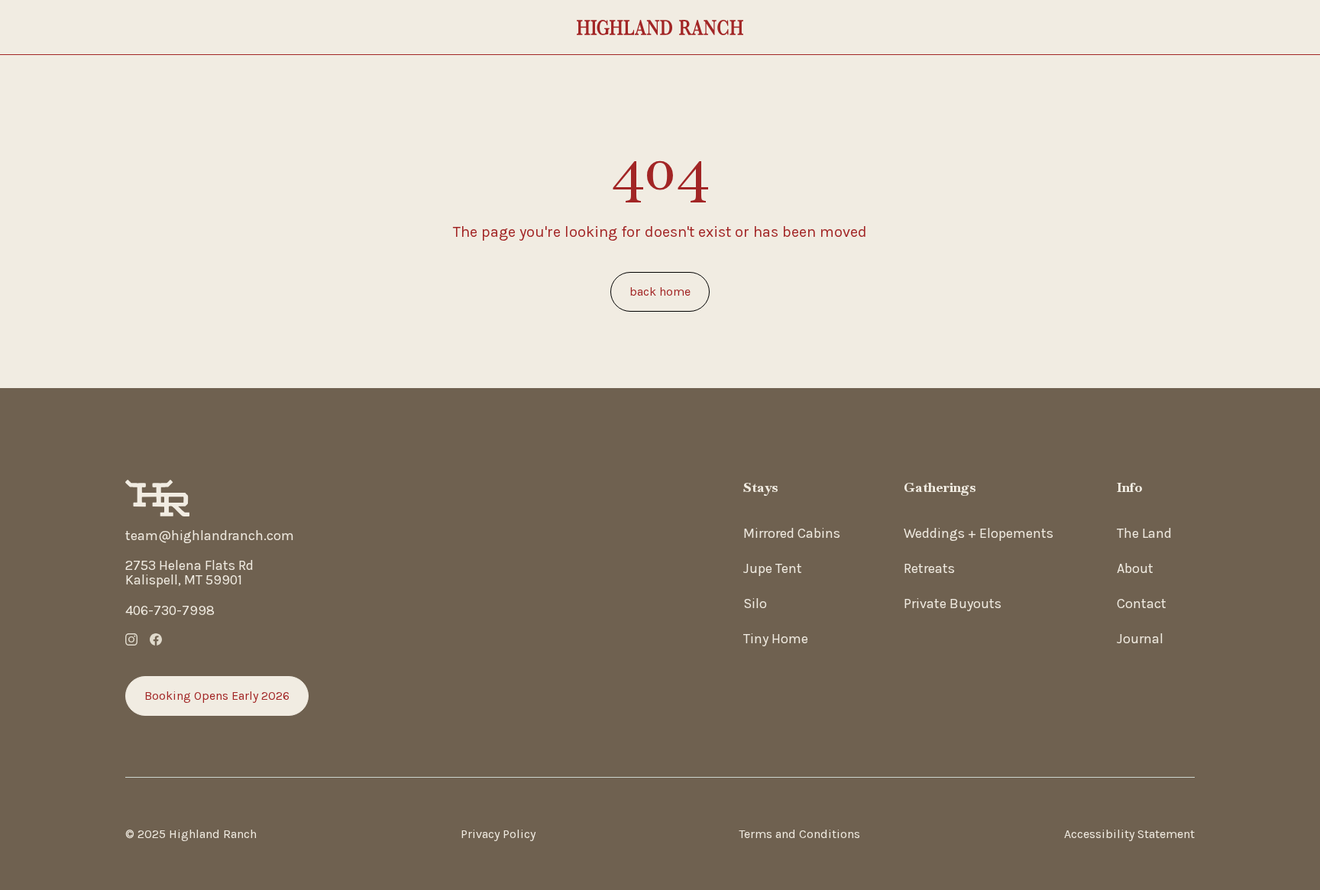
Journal (1140, 638)
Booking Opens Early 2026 (217, 695)
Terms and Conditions (799, 834)
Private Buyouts (952, 603)
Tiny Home (775, 638)
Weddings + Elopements (978, 533)
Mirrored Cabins (791, 533)
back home (660, 291)
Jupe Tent (772, 568)
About (1135, 568)
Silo (755, 603)
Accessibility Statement (1129, 834)
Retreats (929, 568)
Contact (1141, 603)
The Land (1144, 533)
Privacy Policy (498, 834)
